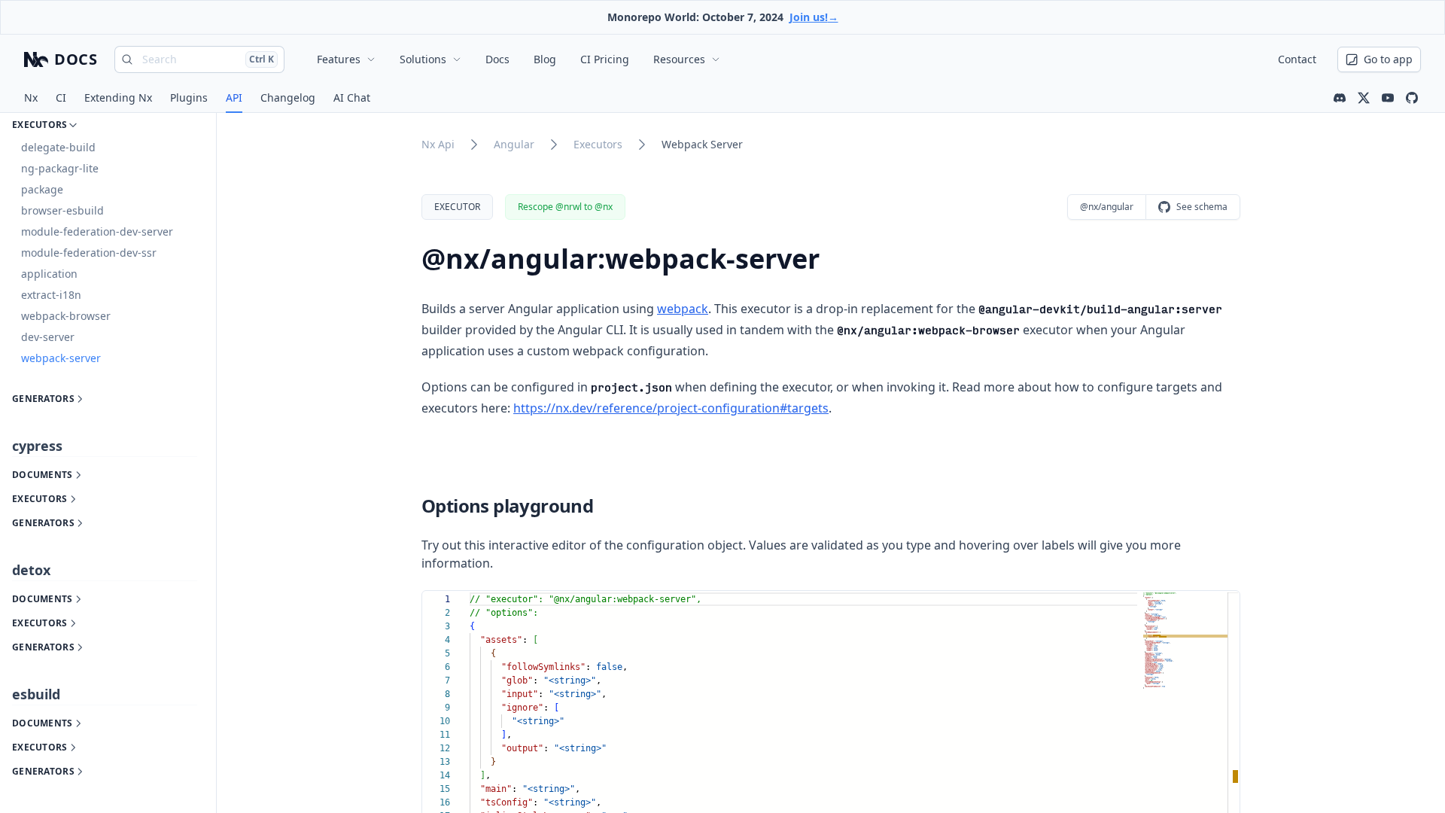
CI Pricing (604, 59)
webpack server (702, 144)
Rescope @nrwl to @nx (565, 206)
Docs (497, 59)
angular (514, 144)
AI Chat (351, 97)
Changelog (287, 97)
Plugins (189, 97)
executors (597, 144)
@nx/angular (1106, 206)
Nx (31, 97)
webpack (682, 308)
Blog (545, 59)
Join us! (813, 17)
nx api (438, 144)
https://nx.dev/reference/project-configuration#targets (671, 408)
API (234, 97)
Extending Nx (118, 97)
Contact (1297, 59)
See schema (1201, 206)
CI (61, 97)
